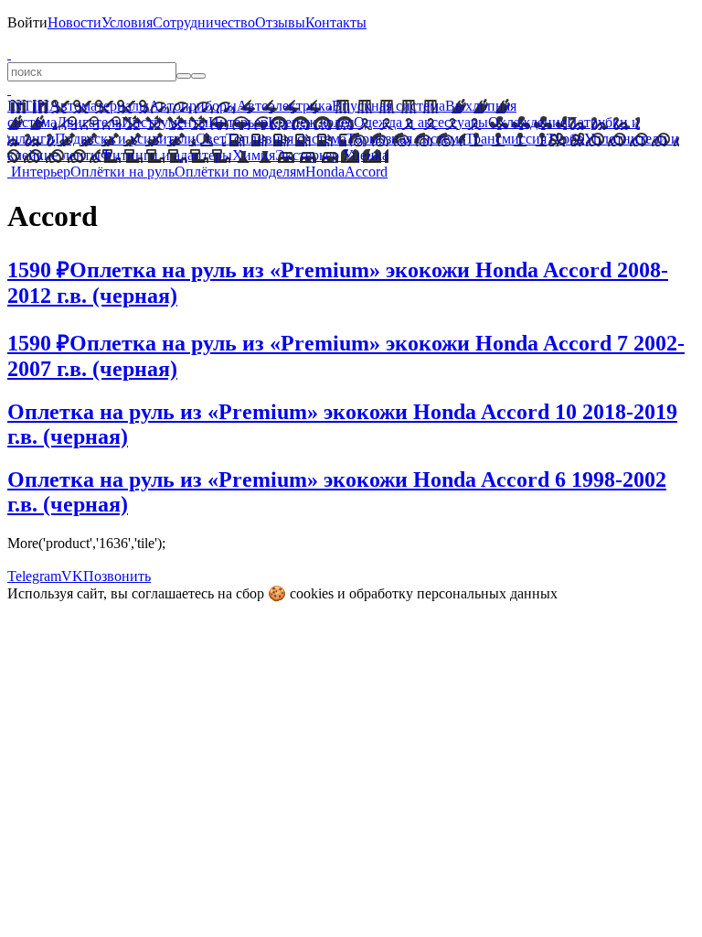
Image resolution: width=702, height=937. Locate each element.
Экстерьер (307, 155)
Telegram (34, 576)
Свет (211, 138)
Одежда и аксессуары (421, 122)
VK (72, 576)
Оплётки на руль (122, 171)
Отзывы (280, 22)
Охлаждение (527, 122)
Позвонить (117, 576)
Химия (253, 155)
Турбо (565, 138)
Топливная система (286, 138)
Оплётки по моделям (240, 171)
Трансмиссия (506, 138)
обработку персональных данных (453, 593)
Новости (74, 22)
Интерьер (238, 122)
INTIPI (28, 105)
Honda (325, 171)
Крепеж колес (311, 122)
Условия (127, 22)
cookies (312, 593)
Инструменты (165, 122)
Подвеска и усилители (125, 138)
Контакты (336, 22)
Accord (366, 171)
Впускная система (388, 105)
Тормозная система (405, 138)
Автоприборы (193, 105)
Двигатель (89, 122)
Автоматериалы (99, 105)
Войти (27, 22)
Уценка (363, 155)
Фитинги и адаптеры (166, 155)
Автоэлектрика (284, 105)
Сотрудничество (204, 22)
